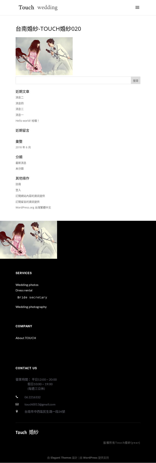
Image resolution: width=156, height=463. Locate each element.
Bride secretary (32, 297)
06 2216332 (33, 397)
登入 (18, 190)
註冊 (18, 184)
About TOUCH (26, 338)
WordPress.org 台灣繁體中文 (33, 207)
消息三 (20, 109)
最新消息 (21, 163)
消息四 (20, 103)
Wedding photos (27, 284)
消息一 (20, 115)
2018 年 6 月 (23, 147)
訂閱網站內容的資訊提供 (30, 196)
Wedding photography (31, 306)
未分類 (20, 168)
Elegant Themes (61, 457)
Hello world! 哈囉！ (28, 120)
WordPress (90, 457)
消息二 (20, 97)
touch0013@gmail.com (40, 404)
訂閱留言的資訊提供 (28, 201)
